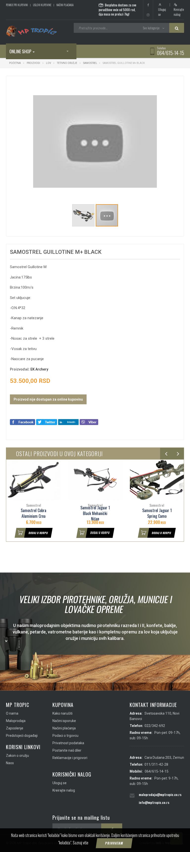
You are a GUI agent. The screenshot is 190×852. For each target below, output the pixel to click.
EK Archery (39, 369)
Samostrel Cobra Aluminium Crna (33, 513)
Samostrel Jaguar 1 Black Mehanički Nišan (95, 513)
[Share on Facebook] (22, 421)
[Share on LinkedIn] (68, 421)
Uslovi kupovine (42, 5)
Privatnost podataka (68, 743)
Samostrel (90, 63)
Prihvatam (114, 843)
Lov (48, 63)
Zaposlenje (14, 728)
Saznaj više (80, 843)
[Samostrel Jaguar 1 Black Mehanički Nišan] (95, 480)
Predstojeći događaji (22, 736)
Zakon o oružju (17, 756)
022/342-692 (154, 726)
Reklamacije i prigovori (69, 758)
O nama (12, 713)
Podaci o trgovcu (65, 736)
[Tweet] (46, 421)
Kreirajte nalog (179, 12)
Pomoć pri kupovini (17, 5)
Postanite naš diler (66, 750)
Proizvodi (34, 63)
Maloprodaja (15, 721)
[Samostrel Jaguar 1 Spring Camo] (157, 480)
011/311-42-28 (156, 764)
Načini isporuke (64, 721)
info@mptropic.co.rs (154, 802)
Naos (10, 763)
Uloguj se (162, 12)
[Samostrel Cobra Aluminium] (33, 480)
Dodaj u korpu (38, 533)
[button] (152, 84)
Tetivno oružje (67, 63)
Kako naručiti (62, 713)
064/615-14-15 (170, 52)
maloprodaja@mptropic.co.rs (160, 794)
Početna (15, 63)
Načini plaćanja (64, 5)
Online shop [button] (20, 51)
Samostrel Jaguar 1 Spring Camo (157, 513)
